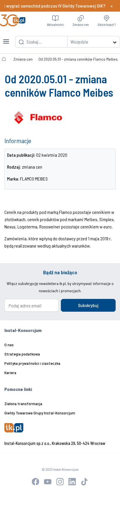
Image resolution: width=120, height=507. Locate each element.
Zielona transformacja (23, 403)
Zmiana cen (23, 59)
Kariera (10, 372)
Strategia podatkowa (22, 353)
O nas (9, 344)
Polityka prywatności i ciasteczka (32, 363)
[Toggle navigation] (6, 38)
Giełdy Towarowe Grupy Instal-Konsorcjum (39, 412)
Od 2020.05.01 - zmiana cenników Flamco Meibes (78, 59)
